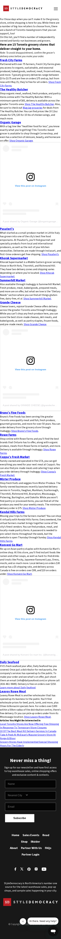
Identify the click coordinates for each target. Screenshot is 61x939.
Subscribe (19, 818)
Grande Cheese (10, 302)
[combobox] (16, 795)
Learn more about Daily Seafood (17, 687)
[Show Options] (39, 795)
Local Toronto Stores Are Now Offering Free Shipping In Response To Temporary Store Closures (29, 725)
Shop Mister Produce (34, 508)
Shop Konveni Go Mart (19, 574)
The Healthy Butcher (14, 89)
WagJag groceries (32, 108)
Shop (24, 842)
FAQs (48, 848)
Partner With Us (31, 848)
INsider (35, 842)
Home (15, 835)
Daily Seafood (9, 662)
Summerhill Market (12, 280)
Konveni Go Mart (11, 545)
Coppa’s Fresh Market (15, 457)
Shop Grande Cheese (35, 324)
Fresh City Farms (11, 60)
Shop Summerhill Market (37, 298)
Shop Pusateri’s (50, 254)
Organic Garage (10, 122)
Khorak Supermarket (14, 258)
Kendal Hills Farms (12, 512)
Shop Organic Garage (21, 140)
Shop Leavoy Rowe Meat (37, 717)
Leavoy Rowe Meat (13, 691)
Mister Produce (10, 479)
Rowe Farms (8, 435)
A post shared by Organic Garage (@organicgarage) (30, 221)
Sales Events (31, 835)
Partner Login (30, 855)
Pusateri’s (7, 229)
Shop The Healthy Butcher (39, 104)
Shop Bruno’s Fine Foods (24, 431)
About (14, 848)
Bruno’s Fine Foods (13, 413)
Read (45, 835)
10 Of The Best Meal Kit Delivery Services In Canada (28, 731)
